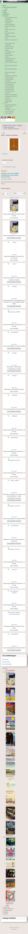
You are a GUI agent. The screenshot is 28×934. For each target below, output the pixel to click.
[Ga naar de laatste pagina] (25, 193)
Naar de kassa (6, 661)
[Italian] (11, 117)
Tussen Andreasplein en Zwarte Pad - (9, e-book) (14, 325)
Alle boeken (5, 659)
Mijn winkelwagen (7, 664)
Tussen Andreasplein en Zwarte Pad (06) (14, 518)
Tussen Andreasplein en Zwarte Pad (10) (14, 277)
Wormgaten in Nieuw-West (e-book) (14, 389)
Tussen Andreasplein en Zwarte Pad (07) (14, 647)
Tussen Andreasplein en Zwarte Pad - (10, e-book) (14, 257)
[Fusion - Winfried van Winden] (14, 144)
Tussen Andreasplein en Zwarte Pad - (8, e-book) (14, 430)
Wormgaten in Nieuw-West (14, 366)
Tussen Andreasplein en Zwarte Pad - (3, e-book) (14, 562)
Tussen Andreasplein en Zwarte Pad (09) (14, 346)
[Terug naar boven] (26, 932)
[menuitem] (4, 5)
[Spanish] (14, 117)
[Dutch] (4, 117)
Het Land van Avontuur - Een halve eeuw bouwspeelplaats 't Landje (14, 495)
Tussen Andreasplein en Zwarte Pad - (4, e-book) (14, 584)
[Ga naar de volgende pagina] (23, 193)
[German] (9, 117)
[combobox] (8, 120)
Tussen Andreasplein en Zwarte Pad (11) (14, 235)
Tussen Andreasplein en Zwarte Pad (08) (14, 409)
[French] (7, 117)
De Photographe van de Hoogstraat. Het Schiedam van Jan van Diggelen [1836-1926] (14, 302)
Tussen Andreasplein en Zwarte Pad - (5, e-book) (14, 605)
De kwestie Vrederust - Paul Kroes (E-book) (14, 627)
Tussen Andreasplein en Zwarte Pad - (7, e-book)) (14, 452)
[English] (2, 117)
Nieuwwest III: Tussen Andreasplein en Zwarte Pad (14, 540)
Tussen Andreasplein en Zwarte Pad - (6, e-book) (14, 473)
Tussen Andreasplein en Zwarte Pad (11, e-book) (14, 214)
